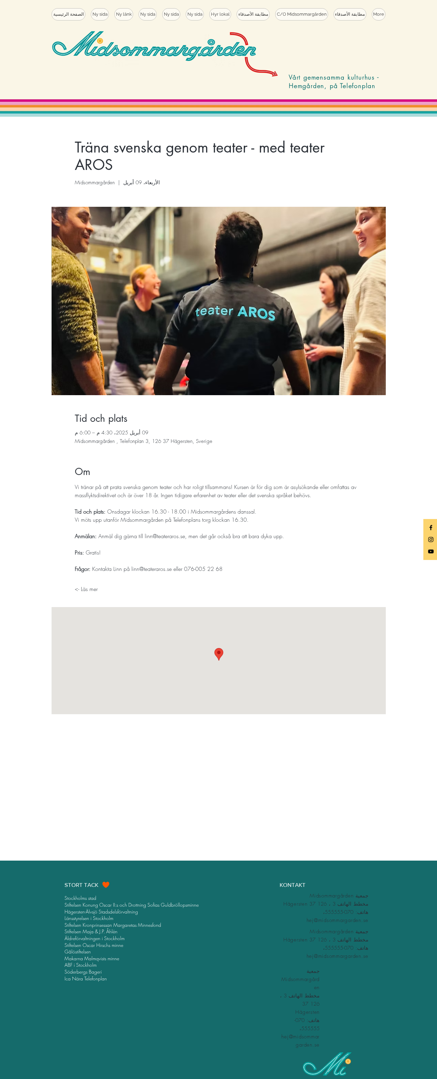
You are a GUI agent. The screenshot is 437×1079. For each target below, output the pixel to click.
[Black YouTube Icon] (430, 551)
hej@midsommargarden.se (338, 920)
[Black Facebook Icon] (430, 527)
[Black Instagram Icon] (430, 539)
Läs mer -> (86, 589)
